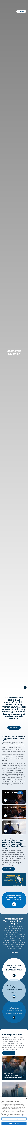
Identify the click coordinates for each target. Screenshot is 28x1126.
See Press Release (8, 869)
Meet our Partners (8, 1053)
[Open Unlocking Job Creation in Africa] (5, 831)
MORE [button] (21, 11)
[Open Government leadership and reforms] (14, 975)
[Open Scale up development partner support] (14, 1017)
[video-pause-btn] (25, 687)
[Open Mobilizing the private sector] (14, 996)
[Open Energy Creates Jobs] (5, 800)
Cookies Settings (14, 1119)
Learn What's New (14, 727)
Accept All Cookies (13, 1123)
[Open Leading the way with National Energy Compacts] (22, 1076)
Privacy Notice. (20, 1116)
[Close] (26, 1098)
